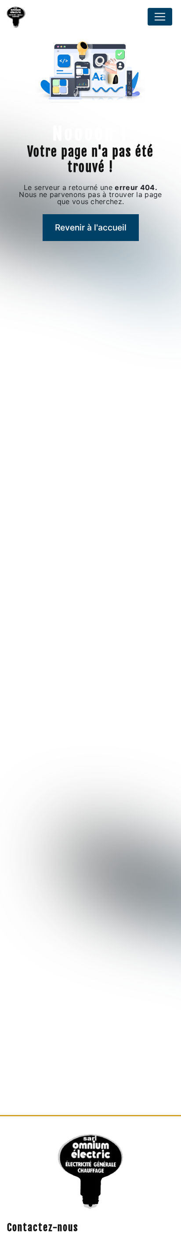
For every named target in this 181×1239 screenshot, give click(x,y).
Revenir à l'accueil (91, 227)
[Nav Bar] (160, 17)
